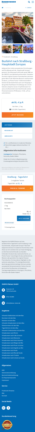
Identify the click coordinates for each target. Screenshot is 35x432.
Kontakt (4, 396)
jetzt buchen (17, 115)
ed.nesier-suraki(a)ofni (13, 303)
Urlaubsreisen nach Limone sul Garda (13, 358)
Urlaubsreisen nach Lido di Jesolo (12, 335)
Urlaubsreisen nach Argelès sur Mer (12, 348)
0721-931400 (10, 297)
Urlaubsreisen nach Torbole (10, 355)
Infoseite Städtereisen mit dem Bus (13, 315)
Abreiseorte (8, 136)
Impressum (5, 380)
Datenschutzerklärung (9, 373)
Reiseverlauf (8, 130)
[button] (4, 28)
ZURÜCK (29, 7)
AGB (3, 370)
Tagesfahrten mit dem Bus (10, 328)
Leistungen (8, 125)
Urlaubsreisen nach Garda (9, 350)
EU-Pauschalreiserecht (9, 378)
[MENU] (33, 2)
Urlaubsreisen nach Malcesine (11, 338)
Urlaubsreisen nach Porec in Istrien (12, 345)
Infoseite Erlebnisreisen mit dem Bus (13, 330)
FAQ (3, 393)
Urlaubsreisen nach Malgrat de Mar (12, 343)
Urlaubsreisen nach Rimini (10, 333)
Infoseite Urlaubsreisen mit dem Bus (13, 323)
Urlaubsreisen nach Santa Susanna (12, 340)
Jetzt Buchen (23, 218)
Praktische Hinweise (8, 391)
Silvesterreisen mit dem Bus (10, 325)
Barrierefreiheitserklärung (10, 375)
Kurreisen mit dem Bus (9, 318)
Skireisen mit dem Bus (8, 320)
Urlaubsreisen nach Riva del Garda (12, 353)
